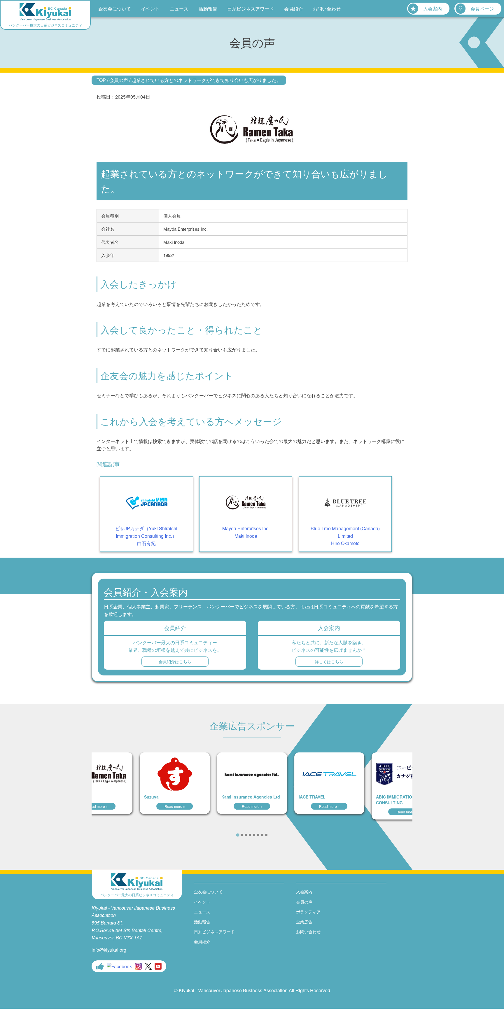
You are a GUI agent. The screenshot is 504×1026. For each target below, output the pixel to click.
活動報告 (208, 8)
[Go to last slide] (228, 834)
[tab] (237, 835)
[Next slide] (275, 834)
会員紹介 (293, 8)
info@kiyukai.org (109, 949)
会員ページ (482, 8)
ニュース (179, 8)
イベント (150, 8)
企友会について (114, 8)
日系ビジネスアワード (250, 8)
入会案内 (432, 8)
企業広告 (304, 922)
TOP (101, 80)
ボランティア (308, 912)
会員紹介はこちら (175, 661)
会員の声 (118, 80)
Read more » (97, 806)
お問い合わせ (327, 8)
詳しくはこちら (329, 661)
